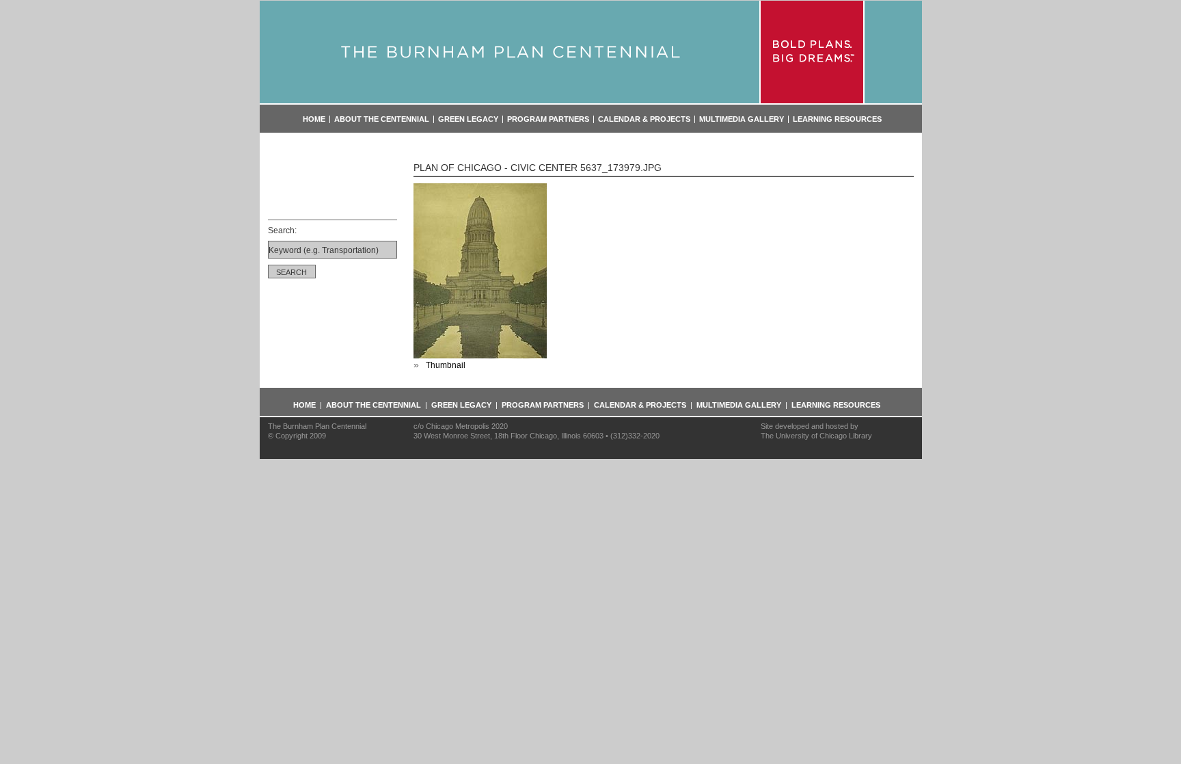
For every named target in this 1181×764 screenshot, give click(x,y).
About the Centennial (381, 119)
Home (314, 119)
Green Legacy (468, 119)
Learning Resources (837, 119)
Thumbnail (445, 365)
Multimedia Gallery (741, 119)
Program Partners (548, 119)
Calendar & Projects (644, 119)
